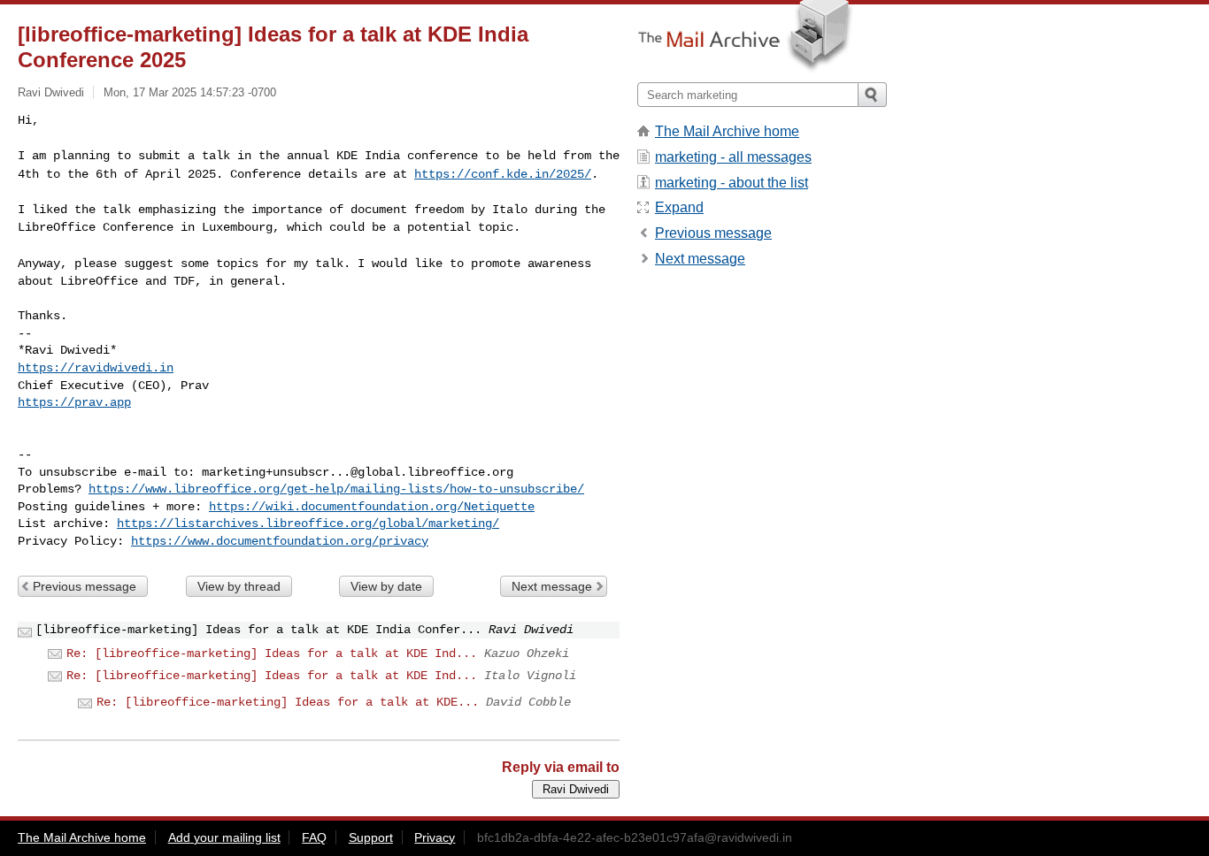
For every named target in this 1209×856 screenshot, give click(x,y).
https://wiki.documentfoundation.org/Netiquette (372, 507)
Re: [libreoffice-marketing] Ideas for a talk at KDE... (287, 702)
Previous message (84, 586)
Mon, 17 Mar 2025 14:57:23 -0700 (190, 92)
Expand (679, 207)
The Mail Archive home (727, 131)
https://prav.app (74, 402)
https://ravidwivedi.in (95, 368)
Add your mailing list (224, 837)
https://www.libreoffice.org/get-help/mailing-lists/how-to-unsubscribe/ (336, 489)
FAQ (314, 837)
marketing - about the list (731, 182)
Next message (552, 586)
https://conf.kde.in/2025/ (502, 174)
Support (371, 837)
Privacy (434, 837)
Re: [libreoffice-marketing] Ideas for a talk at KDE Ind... (271, 653)
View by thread (239, 586)
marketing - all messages (733, 156)
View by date (386, 586)
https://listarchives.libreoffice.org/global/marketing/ (308, 523)
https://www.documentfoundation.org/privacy (279, 541)
